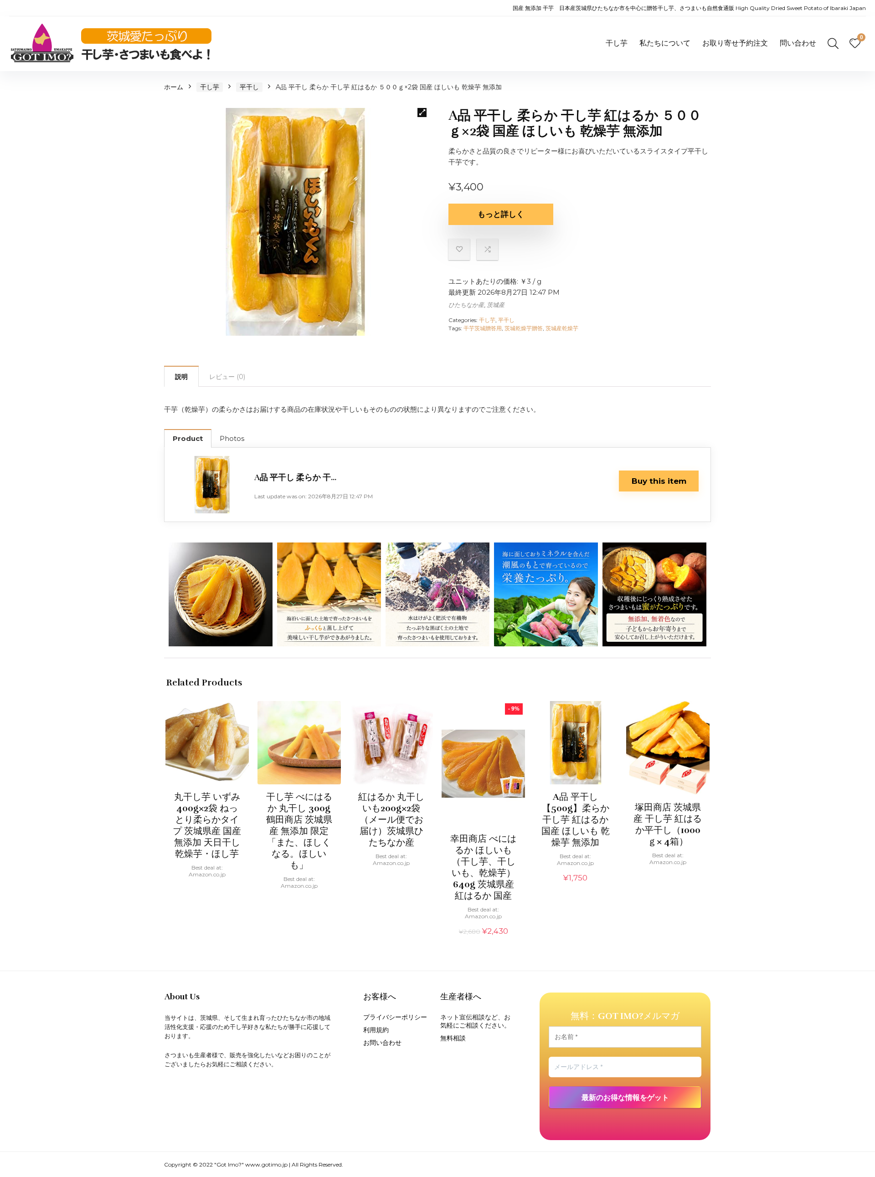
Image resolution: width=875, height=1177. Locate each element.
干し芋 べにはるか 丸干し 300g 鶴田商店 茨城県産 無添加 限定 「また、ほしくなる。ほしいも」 (299, 831)
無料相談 (453, 1038)
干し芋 (617, 43)
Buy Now (207, 890)
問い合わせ (798, 43)
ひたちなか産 (466, 304)
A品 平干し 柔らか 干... (295, 477)
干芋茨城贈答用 (482, 328)
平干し (249, 87)
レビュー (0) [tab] (227, 377)
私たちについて (664, 43)
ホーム (173, 87)
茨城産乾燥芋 (562, 328)
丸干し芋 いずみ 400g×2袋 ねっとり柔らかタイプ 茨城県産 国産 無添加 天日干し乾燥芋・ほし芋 (207, 825)
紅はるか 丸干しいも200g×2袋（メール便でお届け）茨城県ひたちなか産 (391, 819)
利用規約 (376, 1030)
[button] (422, 112)
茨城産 (495, 304)
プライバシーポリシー (395, 1017)
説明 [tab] (181, 377)
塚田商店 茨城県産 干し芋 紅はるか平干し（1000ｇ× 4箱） (667, 824)
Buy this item (659, 481)
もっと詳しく (501, 214)
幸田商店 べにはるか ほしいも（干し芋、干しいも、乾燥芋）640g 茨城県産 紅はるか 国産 (483, 867)
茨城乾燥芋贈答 (523, 328)
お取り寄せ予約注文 (735, 43)
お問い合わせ (382, 1043)
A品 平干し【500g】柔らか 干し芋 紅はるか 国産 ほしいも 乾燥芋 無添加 (575, 819)
